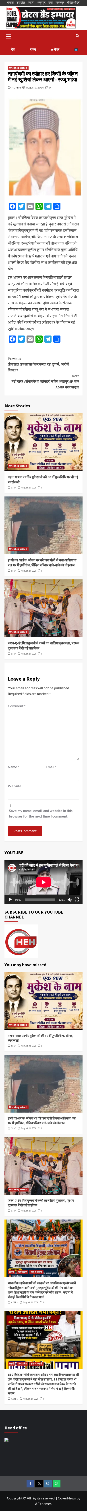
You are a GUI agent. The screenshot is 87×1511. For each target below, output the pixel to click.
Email (51, 767)
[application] (43, 882)
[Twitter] (39, 1483)
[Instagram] (48, 1483)
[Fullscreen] (77, 899)
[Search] (77, 36)
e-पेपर (55, 49)
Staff (13, 487)
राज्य (33, 49)
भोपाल (10, 2)
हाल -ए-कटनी (36, 1272)
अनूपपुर (41, 2)
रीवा (50, 2)
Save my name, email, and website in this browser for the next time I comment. (40, 813)
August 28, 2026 (28, 487)
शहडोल (21, 2)
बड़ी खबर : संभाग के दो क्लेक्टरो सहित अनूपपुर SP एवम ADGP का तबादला (45, 381)
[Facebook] (30, 1483)
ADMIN (16, 87)
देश (13, 49)
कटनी (31, 2)
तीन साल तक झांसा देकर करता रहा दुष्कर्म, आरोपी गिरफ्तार (38, 364)
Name (13, 767)
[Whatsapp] (56, 1483)
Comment (16, 706)
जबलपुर (60, 2)
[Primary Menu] (8, 35)
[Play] (10, 899)
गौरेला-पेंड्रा (73, 2)
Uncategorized (18, 67)
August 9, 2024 (35, 87)
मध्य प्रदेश (22, 1272)
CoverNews (67, 1498)
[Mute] (69, 899)
